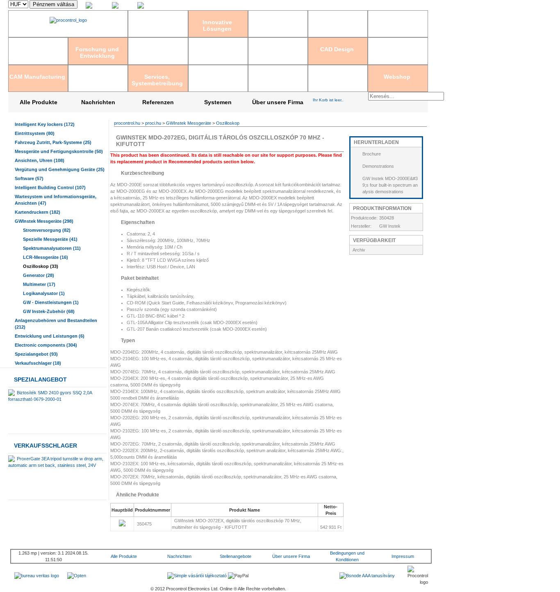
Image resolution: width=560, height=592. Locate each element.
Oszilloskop (227, 123)
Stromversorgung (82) (47, 230)
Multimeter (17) (39, 284)
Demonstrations (378, 166)
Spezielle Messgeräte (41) (50, 239)
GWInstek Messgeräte (188, 123)
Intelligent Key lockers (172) (45, 124)
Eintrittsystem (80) (35, 133)
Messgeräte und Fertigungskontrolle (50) (59, 151)
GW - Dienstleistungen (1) (51, 302)
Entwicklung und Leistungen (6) (49, 336)
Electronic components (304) (46, 345)
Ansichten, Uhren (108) (39, 160)
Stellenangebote (235, 556)
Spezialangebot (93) (36, 354)
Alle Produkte (38, 102)
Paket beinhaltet (139, 278)
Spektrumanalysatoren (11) (52, 248)
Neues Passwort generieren (400, 5)
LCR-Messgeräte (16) (45, 257)
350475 (145, 523)
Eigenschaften (137, 222)
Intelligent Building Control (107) (50, 187)
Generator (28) (38, 275)
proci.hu (153, 123)
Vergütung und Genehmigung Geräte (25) (60, 169)
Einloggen (331, 5)
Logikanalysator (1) (44, 293)
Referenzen (158, 102)
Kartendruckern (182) (37, 212)
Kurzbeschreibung (142, 173)
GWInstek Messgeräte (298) (44, 221)
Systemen (218, 102)
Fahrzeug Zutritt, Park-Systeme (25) (53, 142)
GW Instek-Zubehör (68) (49, 311)
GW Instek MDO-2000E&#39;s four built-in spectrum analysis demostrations (390, 185)
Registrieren (357, 5)
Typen (127, 340)
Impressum (403, 556)
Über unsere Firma (277, 102)
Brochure (371, 153)
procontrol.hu (127, 123)
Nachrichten (98, 102)
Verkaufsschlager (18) (38, 363)
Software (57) (29, 178)
